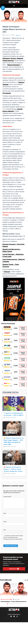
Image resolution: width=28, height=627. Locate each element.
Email (5, 521)
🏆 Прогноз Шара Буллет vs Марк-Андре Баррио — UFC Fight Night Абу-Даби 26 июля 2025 (13, 441)
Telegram (7, 271)
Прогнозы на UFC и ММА (6, 599)
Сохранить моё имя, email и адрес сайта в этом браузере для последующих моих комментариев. (13, 537)
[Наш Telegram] (3, 8)
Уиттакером (7, 93)
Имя (4, 513)
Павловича (6, 58)
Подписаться (13, 568)
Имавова (20, 58)
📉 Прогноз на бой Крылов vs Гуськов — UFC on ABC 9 (13, 414)
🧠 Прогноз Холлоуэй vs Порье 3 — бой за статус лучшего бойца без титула (13, 469)
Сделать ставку (22, 328)
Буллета (13, 58)
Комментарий (7, 496)
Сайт (4, 530)
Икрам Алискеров (13, 65)
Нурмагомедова (8, 60)
